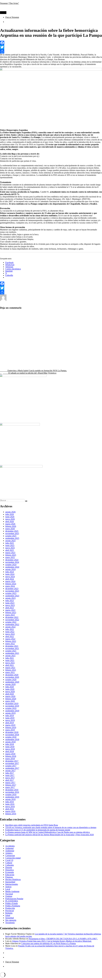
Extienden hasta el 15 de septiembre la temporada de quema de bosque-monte (37, 830)
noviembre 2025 (12, 533)
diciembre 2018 (11, 732)
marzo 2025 (10, 552)
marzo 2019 (10, 725)
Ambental (9, 848)
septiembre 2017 (12, 768)
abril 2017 (9, 780)
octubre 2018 (10, 737)
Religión (8, 913)
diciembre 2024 (11, 560)
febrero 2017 (10, 785)
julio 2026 (9, 514)
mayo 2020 (10, 691)
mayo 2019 (10, 720)
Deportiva (9, 870)
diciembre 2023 (11, 588)
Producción (10, 908)
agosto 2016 (10, 799)
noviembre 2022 (12, 620)
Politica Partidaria (12, 906)
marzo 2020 (10, 696)
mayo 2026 (10, 519)
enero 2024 (10, 586)
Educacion (49, 300)
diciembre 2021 (11, 646)
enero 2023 (10, 615)
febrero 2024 (10, 584)
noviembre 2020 (12, 677)
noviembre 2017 (12, 763)
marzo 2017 (10, 782)
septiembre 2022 (12, 624)
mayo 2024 (10, 576)
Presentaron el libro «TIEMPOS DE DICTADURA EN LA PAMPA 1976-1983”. (63, 939)
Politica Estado (70, 300)
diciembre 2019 (11, 703)
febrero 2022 (10, 641)
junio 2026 (9, 517)
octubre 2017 (10, 766)
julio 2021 (9, 658)
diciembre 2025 (11, 531)
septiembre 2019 (12, 711)
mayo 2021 (10, 663)
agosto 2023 (10, 598)
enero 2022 (10, 644)
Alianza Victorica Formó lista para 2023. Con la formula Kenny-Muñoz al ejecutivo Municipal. (52, 941)
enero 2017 (10, 787)
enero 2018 (10, 758)
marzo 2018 (10, 754)
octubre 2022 (10, 622)
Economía (9, 872)
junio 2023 (9, 603)
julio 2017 (9, 773)
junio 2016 (9, 804)
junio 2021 (9, 660)
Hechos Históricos (13, 879)
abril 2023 (9, 608)
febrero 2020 (10, 699)
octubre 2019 (10, 708)
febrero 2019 (10, 727)
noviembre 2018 (12, 735)
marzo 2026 (10, 524)
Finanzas (9, 877)
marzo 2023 (10, 610)
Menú (3, 13)
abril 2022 (9, 636)
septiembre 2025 (12, 538)
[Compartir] (51, 51)
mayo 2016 (10, 806)
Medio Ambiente (12, 891)
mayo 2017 (10, 778)
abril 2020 (9, 694)
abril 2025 (9, 550)
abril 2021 (9, 665)
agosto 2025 (10, 541)
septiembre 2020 (12, 682)
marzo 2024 (10, 581)
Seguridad (9, 918)
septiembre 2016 (12, 797)
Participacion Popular (14, 898)
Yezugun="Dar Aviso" (9, 3)
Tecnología (4, 302)
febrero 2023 (10, 612)
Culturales (9, 865)
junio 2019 (9, 718)
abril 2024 (9, 579)
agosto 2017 (10, 770)
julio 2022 (9, 629)
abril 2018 (9, 751)
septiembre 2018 (12, 739)
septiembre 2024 (12, 567)
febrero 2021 (10, 670)
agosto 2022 (10, 627)
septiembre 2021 (12, 653)
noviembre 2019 (12, 706)
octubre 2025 (10, 536)
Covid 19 (9, 860)
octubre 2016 (10, 794)
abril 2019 (9, 723)
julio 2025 (9, 543)
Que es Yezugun (12, 17)
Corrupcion (10, 855)
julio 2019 (9, 715)
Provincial (81, 300)
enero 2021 (10, 672)
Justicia (8, 887)
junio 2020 (9, 689)
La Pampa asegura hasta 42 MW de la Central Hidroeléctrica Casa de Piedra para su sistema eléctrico (47, 832)
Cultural (8, 863)
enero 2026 (10, 529)
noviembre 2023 (12, 591)
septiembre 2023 (12, 596)
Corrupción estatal (13, 858)
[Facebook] (51, 43)
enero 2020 (10, 701)
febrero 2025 (10, 555)
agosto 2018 (10, 742)
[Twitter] (51, 47)
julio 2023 (9, 600)
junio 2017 (9, 775)
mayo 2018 (10, 749)
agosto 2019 (10, 713)
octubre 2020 (10, 679)
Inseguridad (10, 882)
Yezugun (10, 300)
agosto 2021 (10, 655)
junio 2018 (9, 747)
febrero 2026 (10, 526)
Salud (89, 300)
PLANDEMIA (11, 901)
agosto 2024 (10, 569)
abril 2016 (9, 809)
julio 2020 (9, 687)
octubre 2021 (10, 651)
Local (7, 889)
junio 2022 (9, 632)
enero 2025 (10, 557)
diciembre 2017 (11, 761)
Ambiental (39, 300)
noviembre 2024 (12, 562)
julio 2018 (9, 744)
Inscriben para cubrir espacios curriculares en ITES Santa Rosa (31, 825)
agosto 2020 (10, 684)
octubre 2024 (10, 564)
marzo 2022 (10, 639)
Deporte (8, 867)
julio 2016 (9, 802)
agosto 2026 (10, 512)
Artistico (8, 853)
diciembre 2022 (11, 617)
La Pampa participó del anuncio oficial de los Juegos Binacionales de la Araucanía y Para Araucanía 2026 (49, 834)
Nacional (59, 300)
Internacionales (11, 884)
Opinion (8, 896)
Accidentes (10, 846)
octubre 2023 (10, 593)
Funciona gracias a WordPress (32, 971)
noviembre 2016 (12, 792)
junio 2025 (9, 545)
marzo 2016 (10, 811)
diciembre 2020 (11, 675)
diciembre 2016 (11, 790)
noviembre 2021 (12, 648)
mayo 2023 (10, 605)
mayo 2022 (10, 634)
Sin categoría (10, 920)
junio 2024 (9, 574)
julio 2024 (9, 572)
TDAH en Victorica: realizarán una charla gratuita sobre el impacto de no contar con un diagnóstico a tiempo (50, 827)
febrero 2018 (10, 756)
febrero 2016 (10, 814)
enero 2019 (10, 730)
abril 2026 (9, 521)
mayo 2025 (10, 548)
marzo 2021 (10, 667)
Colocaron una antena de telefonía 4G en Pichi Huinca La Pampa (48, 943)
